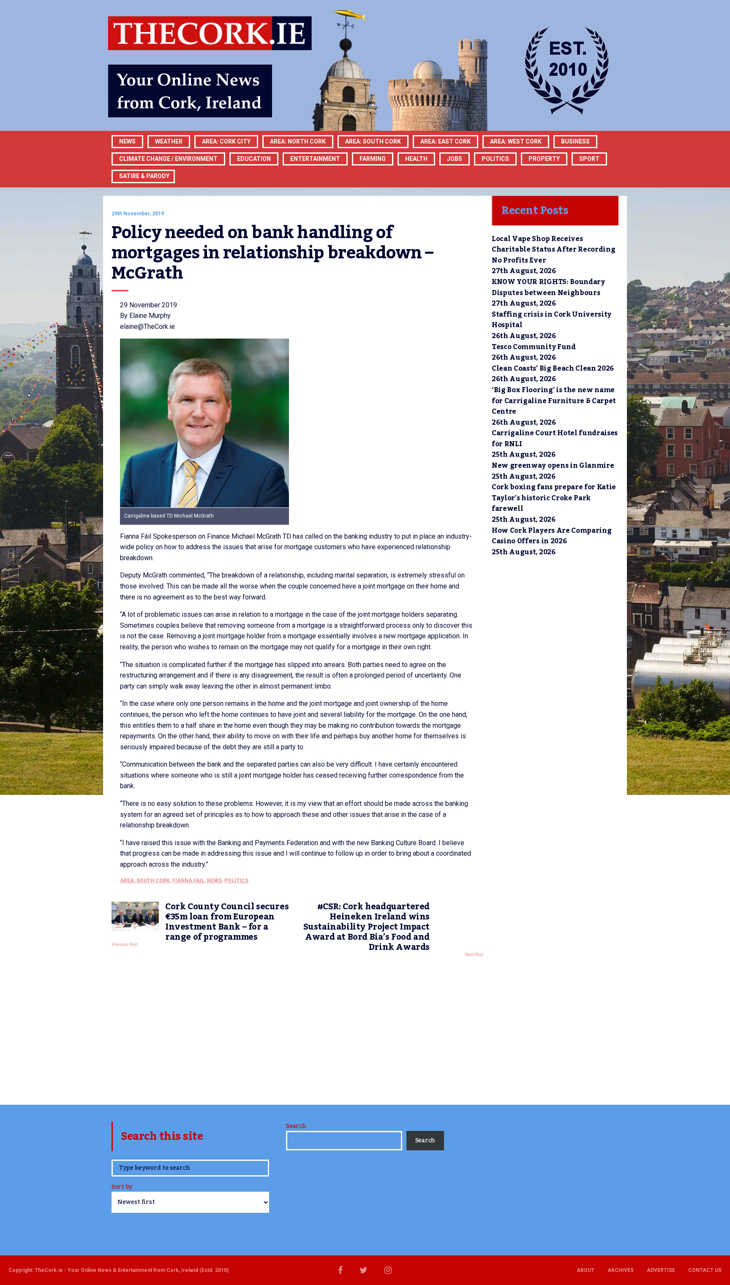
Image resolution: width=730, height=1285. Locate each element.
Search (296, 1126)
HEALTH (416, 158)
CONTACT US (705, 1270)
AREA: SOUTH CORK (145, 881)
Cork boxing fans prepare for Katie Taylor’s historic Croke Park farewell (554, 497)
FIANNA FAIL (188, 881)
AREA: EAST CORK (445, 141)
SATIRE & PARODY (144, 176)
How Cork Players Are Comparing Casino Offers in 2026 (551, 536)
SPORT (589, 158)
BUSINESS (575, 141)
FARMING (373, 158)
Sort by (122, 1187)
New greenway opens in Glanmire (553, 465)
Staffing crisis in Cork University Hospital (551, 320)
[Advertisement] (297, 1029)
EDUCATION (254, 158)
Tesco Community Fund (534, 347)
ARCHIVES (620, 1270)
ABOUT (585, 1270)
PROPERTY (544, 158)
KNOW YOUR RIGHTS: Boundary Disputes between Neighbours (548, 287)
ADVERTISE (661, 1270)
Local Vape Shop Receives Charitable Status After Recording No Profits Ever (553, 249)
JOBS (454, 158)
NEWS (214, 881)
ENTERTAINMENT (315, 158)
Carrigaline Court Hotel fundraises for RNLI (555, 438)
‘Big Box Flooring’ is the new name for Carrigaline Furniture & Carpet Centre (554, 400)
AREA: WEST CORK (516, 141)
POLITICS (495, 158)
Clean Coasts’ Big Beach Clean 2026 (553, 368)
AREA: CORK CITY (226, 141)
